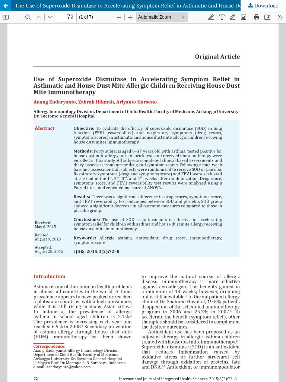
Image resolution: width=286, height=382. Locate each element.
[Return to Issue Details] (5, 5)
